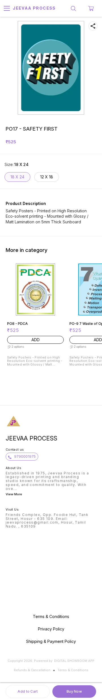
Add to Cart (28, 691)
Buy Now (74, 691)
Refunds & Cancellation (32, 670)
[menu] (7, 8)
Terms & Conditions (73, 670)
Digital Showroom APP (74, 661)
